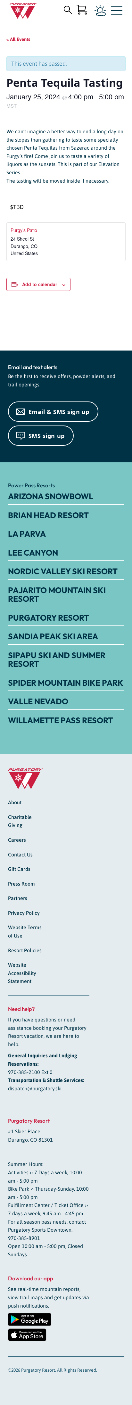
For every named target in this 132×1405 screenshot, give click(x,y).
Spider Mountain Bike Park (65, 683)
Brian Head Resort (48, 515)
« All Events (18, 39)
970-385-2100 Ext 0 (30, 1072)
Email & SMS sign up (59, 412)
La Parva (27, 534)
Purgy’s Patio (24, 230)
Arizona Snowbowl (50, 496)
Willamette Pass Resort (60, 720)
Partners (17, 898)
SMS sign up (47, 436)
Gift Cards (19, 869)
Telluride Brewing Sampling (26, 324)
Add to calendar (39, 284)
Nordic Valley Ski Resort (63, 571)
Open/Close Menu (116, 12)
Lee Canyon (33, 553)
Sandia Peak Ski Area (53, 636)
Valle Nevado (38, 701)
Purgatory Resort (48, 618)
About (14, 802)
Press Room (21, 884)
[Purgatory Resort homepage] (23, 11)
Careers (17, 840)
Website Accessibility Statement (22, 973)
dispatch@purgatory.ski (35, 1088)
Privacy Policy (24, 913)
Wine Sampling (108, 322)
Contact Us (20, 854)
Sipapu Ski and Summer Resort (56, 659)
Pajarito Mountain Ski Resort (57, 594)
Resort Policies (25, 950)
